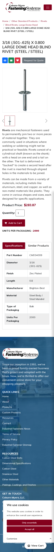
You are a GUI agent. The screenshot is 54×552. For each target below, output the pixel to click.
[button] (35, 545)
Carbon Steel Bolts (12, 457)
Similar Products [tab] (38, 245)
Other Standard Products (24, 21)
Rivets (44, 21)
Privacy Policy (9, 439)
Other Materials (10, 479)
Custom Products (11, 412)
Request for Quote (34, 60)
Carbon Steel (9, 468)
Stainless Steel (10, 474)
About (5, 401)
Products (7, 407)
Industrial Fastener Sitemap (17, 444)
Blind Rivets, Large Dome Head (21, 25)
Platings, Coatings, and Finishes (19, 484)
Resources (8, 417)
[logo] (23, 7)
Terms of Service (11, 434)
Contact (6, 423)
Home (5, 21)
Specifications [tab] (14, 245)
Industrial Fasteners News (16, 428)
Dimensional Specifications (16, 463)
